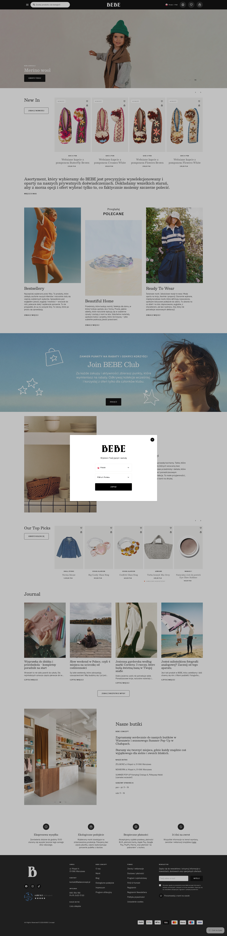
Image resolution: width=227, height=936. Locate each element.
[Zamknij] (152, 440)
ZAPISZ (113, 487)
